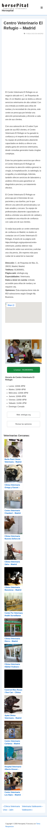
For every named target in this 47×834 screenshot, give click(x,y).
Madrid (40, 34)
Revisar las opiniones (23, 424)
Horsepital (8, 10)
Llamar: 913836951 (23, 370)
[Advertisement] (23, 63)
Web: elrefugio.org (24, 415)
